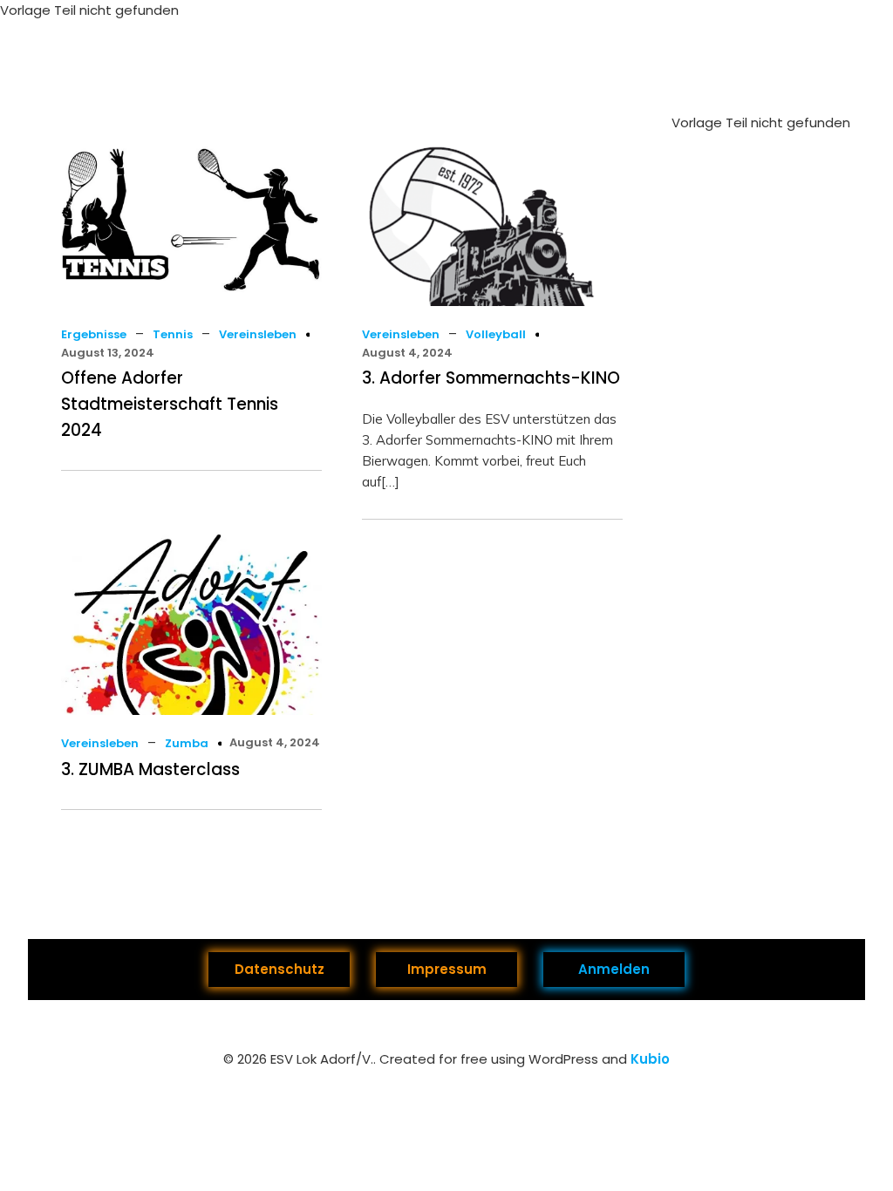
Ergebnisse (93, 334)
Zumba (186, 743)
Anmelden (614, 969)
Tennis (173, 334)
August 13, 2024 (107, 352)
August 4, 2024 (407, 352)
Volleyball (496, 334)
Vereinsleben (258, 334)
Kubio (650, 1059)
